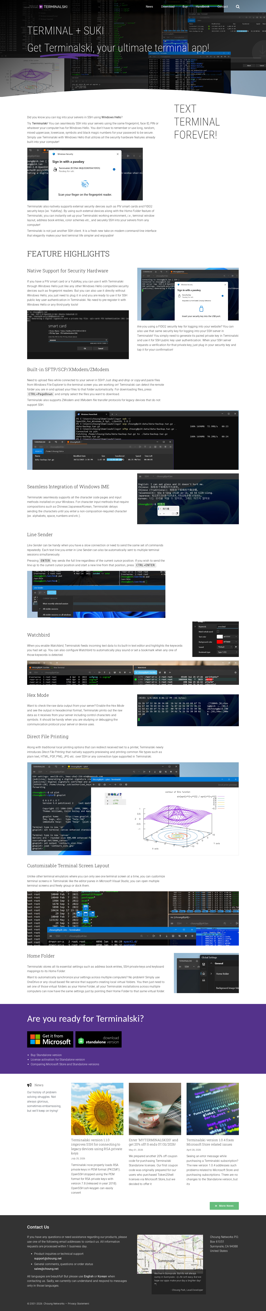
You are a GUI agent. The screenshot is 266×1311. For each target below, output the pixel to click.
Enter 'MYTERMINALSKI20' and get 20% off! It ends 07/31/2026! (153, 1142)
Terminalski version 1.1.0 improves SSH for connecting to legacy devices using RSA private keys (96, 1146)
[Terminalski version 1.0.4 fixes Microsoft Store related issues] (213, 1109)
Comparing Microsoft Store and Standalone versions (65, 1064)
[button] (238, 7)
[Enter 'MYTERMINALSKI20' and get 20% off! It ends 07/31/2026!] (155, 1109)
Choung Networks (221, 1237)
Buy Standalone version (46, 1055)
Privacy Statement (78, 1303)
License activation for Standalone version (58, 1059)
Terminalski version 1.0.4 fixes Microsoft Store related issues (210, 1142)
